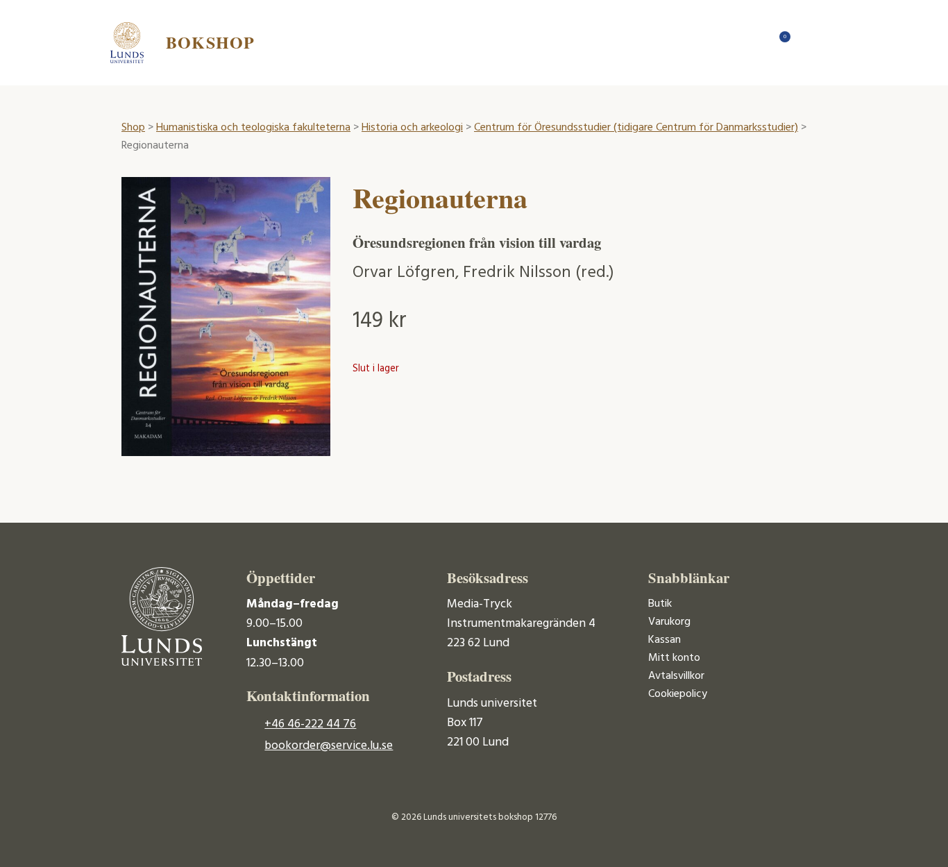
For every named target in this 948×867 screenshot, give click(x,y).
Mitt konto (674, 658)
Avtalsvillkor (676, 676)
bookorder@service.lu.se (328, 746)
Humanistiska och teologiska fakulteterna (253, 128)
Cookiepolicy (677, 694)
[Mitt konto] (807, 42)
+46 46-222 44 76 (310, 724)
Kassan (664, 640)
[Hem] (751, 42)
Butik (660, 604)
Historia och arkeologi (412, 128)
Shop (133, 128)
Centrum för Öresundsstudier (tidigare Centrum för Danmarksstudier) (636, 128)
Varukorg (669, 622)
